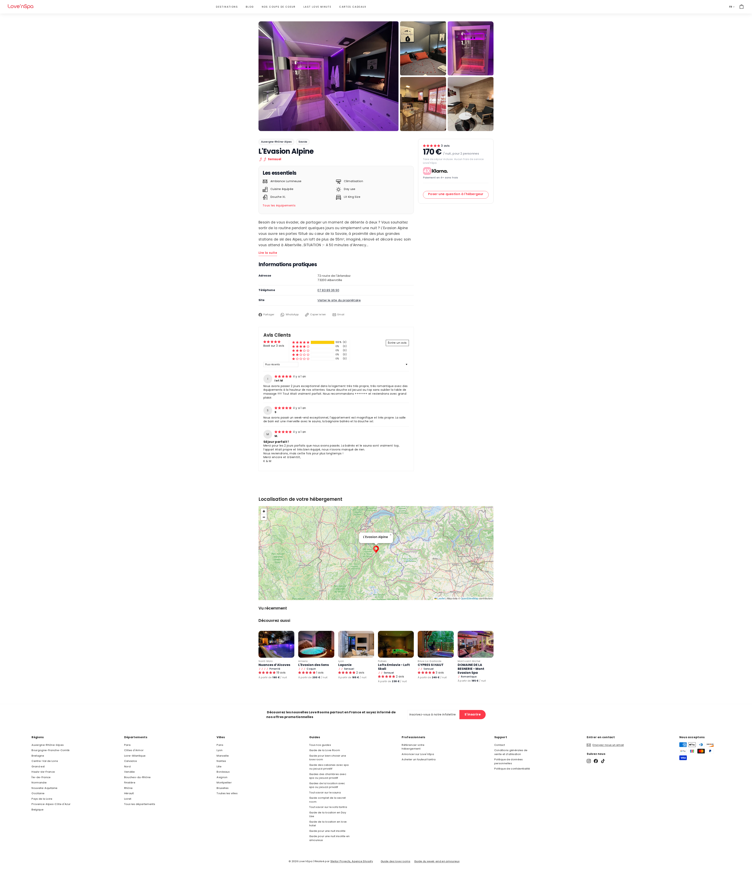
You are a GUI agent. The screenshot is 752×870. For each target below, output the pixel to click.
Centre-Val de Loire (45, 761)
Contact (499, 745)
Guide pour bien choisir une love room (327, 757)
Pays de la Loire (42, 799)
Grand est (38, 766)
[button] (300, 342)
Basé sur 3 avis (273, 346)
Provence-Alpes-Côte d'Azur (51, 804)
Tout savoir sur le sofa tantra (328, 807)
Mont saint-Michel (469, 661)
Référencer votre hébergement (413, 747)
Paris (127, 745)
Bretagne (38, 756)
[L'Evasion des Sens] (316, 644)
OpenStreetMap (470, 598)
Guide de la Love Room (324, 750)
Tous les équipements (279, 205)
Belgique (37, 809)
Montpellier (224, 782)
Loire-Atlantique (135, 756)
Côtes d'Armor (134, 750)
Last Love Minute (317, 6)
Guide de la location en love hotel (328, 823)
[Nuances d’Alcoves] (276, 644)
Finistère (129, 782)
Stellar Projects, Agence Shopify (351, 861)
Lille (219, 766)
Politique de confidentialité (512, 769)
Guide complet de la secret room (327, 800)
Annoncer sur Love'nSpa (418, 754)
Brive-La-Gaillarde (429, 661)
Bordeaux (223, 772)
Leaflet (441, 598)
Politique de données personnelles (508, 761)
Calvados (130, 761)
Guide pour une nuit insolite (327, 831)
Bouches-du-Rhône (137, 777)
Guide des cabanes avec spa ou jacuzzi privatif (329, 767)
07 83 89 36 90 (328, 290)
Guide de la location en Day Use (327, 814)
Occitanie (38, 793)
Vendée (129, 772)
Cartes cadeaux (352, 6)
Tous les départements (139, 804)
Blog (250, 6)
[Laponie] (356, 644)
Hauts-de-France (43, 772)
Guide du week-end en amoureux (436, 861)
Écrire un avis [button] (397, 343)
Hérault (129, 793)
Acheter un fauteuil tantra (419, 759)
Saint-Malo (265, 661)
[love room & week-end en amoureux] (20, 6)
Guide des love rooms (395, 861)
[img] (284, 376)
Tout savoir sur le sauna (325, 792)
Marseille (223, 756)
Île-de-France (41, 777)
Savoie (302, 142)
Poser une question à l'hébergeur (456, 194)
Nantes (221, 761)
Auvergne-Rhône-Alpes (276, 142)
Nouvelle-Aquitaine (44, 788)
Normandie (39, 782)
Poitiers (382, 661)
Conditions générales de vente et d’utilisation (511, 752)
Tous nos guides (320, 745)
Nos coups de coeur (279, 6)
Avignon (222, 777)
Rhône (128, 788)
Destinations (227, 6)
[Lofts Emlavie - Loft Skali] (396, 644)
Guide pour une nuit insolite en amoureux (329, 838)
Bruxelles (223, 788)
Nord (127, 766)
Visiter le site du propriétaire (339, 300)
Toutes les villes (227, 793)
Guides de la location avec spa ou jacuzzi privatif (327, 785)
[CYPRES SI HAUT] (436, 644)
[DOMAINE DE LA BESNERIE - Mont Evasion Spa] (476, 644)
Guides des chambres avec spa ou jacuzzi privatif (327, 776)
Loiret (127, 799)
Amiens (303, 661)
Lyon (341, 661)
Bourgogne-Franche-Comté (51, 750)
